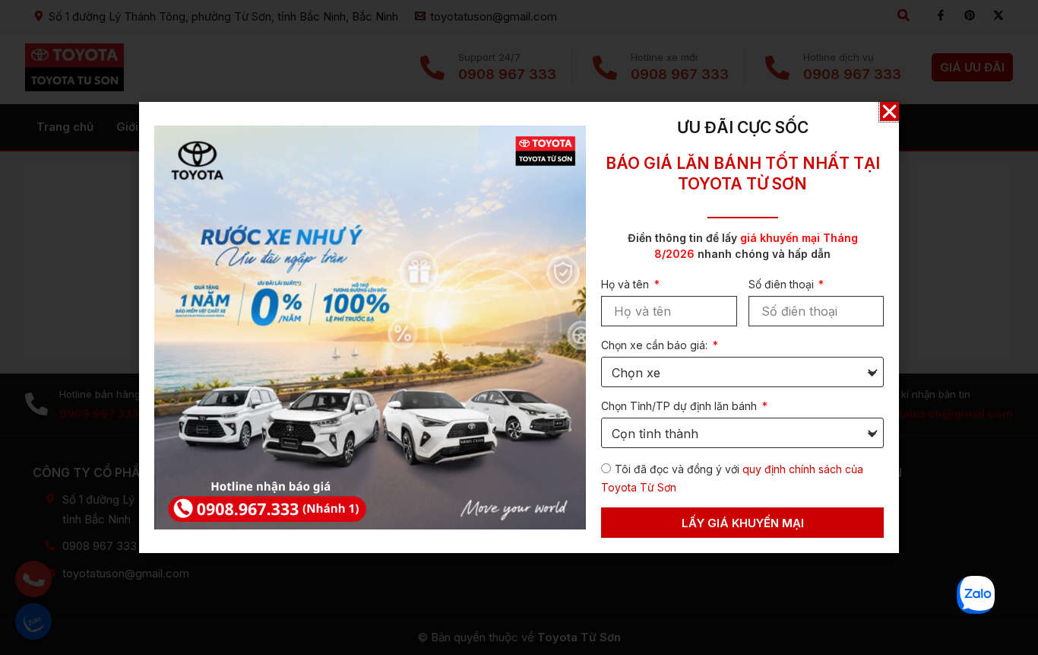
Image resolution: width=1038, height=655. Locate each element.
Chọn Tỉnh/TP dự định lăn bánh (680, 405)
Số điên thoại (782, 284)
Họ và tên (626, 284)
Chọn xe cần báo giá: (655, 345)
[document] (519, 327)
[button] (889, 111)
